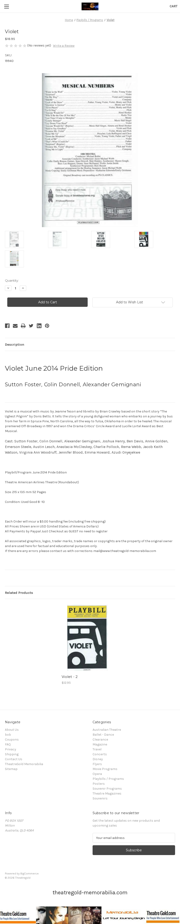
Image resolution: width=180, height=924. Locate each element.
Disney (98, 759)
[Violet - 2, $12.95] (87, 638)
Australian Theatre (107, 730)
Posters (99, 784)
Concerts (100, 754)
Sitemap (11, 769)
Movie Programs (105, 769)
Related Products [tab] (19, 593)
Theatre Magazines (107, 793)
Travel (97, 749)
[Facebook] (7, 325)
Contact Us (13, 759)
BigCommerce (29, 873)
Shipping (12, 754)
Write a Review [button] (64, 46)
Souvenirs (100, 798)
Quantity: (12, 280)
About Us (12, 730)
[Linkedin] (39, 325)
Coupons (12, 739)
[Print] (23, 325)
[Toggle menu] (6, 6)
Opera (97, 774)
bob (8, 735)
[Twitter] (31, 325)
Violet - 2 (70, 676)
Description (14, 344)
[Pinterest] (47, 325)
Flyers (97, 764)
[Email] (15, 325)
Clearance (100, 739)
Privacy (10, 749)
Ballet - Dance (103, 735)
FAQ (8, 744)
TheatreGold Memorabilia (24, 764)
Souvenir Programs (107, 789)
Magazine (100, 744)
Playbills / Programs (108, 779)
